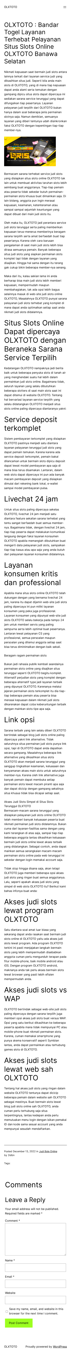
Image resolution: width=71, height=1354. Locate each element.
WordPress (60, 1346)
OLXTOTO (10, 7)
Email (9, 1276)
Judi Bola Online (48, 1151)
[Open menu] (65, 7)
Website (10, 1293)
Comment (12, 1220)
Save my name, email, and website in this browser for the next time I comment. (36, 1311)
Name (10, 1260)
